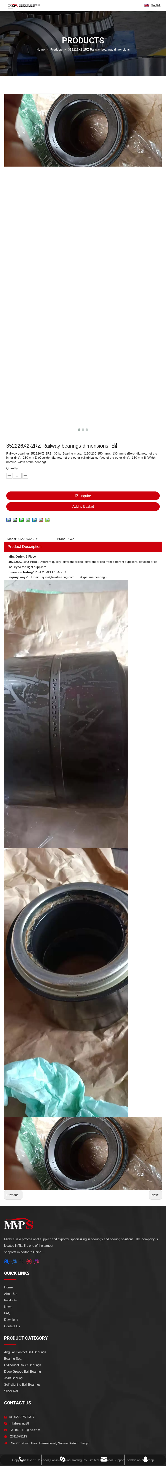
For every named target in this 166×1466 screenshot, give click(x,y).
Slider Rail (11, 1391)
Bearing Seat (13, 1358)
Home (8, 1287)
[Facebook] (7, 1261)
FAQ (7, 1313)
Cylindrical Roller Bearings (22, 1365)
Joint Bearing (13, 1378)
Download (11, 1319)
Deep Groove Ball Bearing (22, 1371)
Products (10, 1300)
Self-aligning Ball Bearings (22, 1384)
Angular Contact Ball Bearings (25, 1352)
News (8, 1307)
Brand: (61, 539)
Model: (12, 539)
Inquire (85, 496)
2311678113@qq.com (25, 1430)
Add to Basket (83, 506)
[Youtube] (29, 1261)
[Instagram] (36, 1262)
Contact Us (12, 1326)
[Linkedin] (14, 1261)
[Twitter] (21, 1261)
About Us (10, 1294)
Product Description (25, 546)
